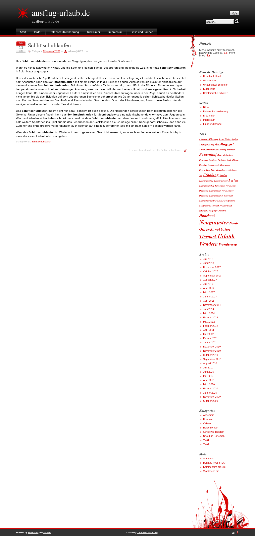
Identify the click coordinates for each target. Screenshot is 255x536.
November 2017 (212, 267)
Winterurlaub (210, 80)
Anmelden (208, 458)
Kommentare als (214, 467)
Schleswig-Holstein (213, 431)
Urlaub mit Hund (212, 76)
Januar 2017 (210, 296)
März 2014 (209, 313)
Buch (229, 159)
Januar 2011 (210, 342)
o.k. (226, 52)
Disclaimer (93, 32)
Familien (223, 175)
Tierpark (208, 236)
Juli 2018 (208, 259)
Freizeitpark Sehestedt (209, 205)
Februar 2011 (210, 338)
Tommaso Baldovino (147, 532)
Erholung (211, 174)
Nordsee (208, 419)
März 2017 (209, 292)
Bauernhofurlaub (225, 154)
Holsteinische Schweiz (215, 93)
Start (23, 32)
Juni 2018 (208, 263)
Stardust (47, 532)
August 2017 (210, 279)
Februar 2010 (210, 388)
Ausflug (234, 139)
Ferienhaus (220, 185)
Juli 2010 (208, 367)
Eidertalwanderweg (219, 169)
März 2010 (209, 384)
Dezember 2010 (212, 346)
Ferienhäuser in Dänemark (221, 195)
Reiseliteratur (210, 427)
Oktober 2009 (210, 401)
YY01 (57, 51)
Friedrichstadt (226, 205)
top (233, 532)
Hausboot (207, 215)
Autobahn (231, 149)
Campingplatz (214, 164)
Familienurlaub (221, 180)
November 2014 (212, 305)
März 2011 (209, 334)
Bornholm (203, 159)
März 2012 (209, 321)
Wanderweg (228, 244)
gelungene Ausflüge (208, 210)
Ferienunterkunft (207, 200)
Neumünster (214, 222)
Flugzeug (219, 200)
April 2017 (208, 288)
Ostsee (225, 229)
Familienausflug (206, 180)
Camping (203, 164)
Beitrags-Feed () (214, 462)
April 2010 (208, 380)
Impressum (115, 32)
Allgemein (48, 51)
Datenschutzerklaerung (64, 32)
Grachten (222, 210)
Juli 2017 (208, 284)
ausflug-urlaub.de (61, 12)
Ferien (233, 180)
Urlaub (226, 236)
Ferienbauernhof (206, 185)
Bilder (37, 32)
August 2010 (210, 363)
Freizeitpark (229, 200)
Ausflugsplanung (206, 144)
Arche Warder (225, 139)
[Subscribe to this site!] (234, 14)
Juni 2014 (208, 309)
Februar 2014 (210, 317)
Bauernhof (208, 154)
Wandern (208, 243)
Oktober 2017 (210, 271)
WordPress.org (211, 471)
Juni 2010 (208, 371)
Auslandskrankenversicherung (212, 149)
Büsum (235, 159)
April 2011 (208, 330)
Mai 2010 (208, 376)
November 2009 (212, 396)
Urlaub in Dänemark (214, 436)
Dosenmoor (225, 164)
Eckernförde (204, 169)
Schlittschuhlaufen (49, 45)
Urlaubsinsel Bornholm (215, 84)
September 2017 (212, 275)
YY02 (206, 444)
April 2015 (208, 300)
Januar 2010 (210, 392)
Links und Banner (142, 32)
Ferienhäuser (215, 190)
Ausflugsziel (224, 144)
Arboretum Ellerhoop (208, 139)
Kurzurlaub (209, 89)
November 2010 (212, 350)
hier (208, 55)
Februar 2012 (210, 326)
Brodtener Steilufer (217, 159)
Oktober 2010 (210, 355)
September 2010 (212, 359)
